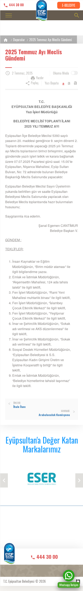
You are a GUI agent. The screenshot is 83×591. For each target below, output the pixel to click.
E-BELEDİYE (68, 5)
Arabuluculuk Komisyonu (54, 415)
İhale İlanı (19, 407)
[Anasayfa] (5, 40)
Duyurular (19, 39)
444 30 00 (16, 5)
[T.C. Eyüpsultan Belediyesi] (9, 556)
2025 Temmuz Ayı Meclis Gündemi (50, 39)
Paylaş (34, 82)
